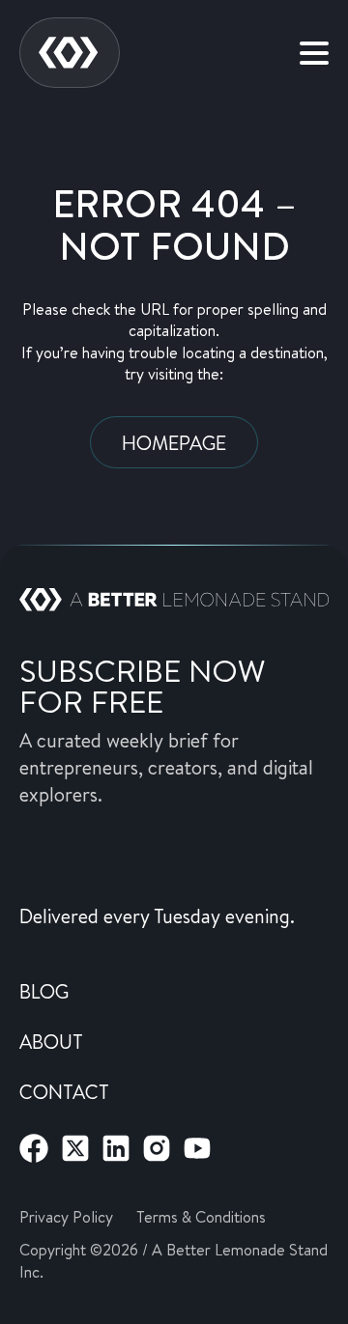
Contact (64, 1091)
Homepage (174, 442)
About (51, 1041)
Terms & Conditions (201, 1216)
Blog (44, 990)
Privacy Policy (66, 1216)
